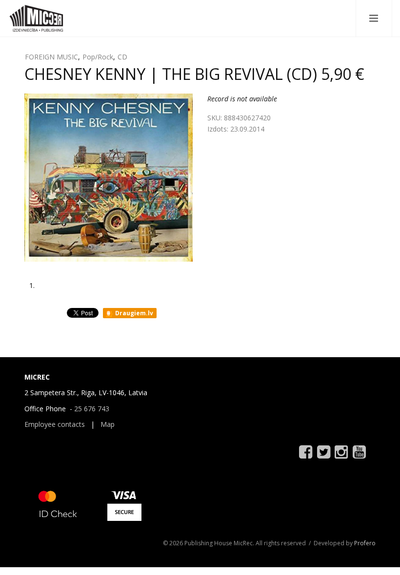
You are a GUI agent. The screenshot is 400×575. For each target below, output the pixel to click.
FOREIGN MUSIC (51, 56)
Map (107, 424)
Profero (365, 543)
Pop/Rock (97, 56)
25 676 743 (91, 408)
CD (122, 56)
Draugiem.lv (133, 313)
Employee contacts (54, 424)
